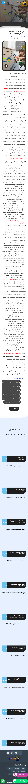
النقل (13, 771)
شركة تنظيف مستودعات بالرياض (15, 275)
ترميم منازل (16, 768)
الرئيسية (23, 768)
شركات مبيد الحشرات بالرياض (11, 402)
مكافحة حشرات (21, 776)
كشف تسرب (12, 773)
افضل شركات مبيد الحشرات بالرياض (9, 398)
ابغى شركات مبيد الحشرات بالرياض (10, 382)
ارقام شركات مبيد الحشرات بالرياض (10, 390)
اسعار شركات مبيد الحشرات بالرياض (9, 394)
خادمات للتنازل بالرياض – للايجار (16, 679)
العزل (18, 771)
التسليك (10, 768)
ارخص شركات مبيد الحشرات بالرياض (9, 386)
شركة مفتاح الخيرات (17, 108)
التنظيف (23, 771)
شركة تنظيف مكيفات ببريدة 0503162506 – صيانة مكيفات (17, 616)
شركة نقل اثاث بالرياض (14, 210)
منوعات (21, 44)
